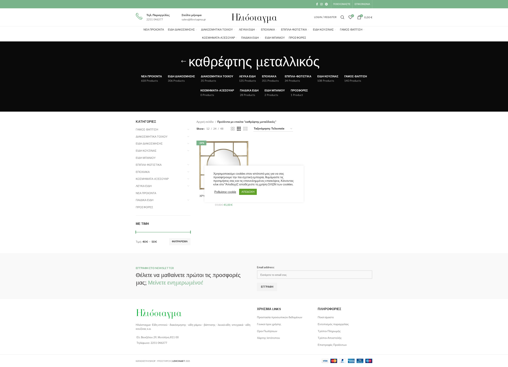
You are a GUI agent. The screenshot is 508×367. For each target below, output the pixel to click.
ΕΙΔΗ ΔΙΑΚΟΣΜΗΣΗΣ (149, 143)
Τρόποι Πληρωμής (329, 331)
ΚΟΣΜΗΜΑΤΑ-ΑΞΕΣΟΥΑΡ (152, 178)
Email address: (266, 267)
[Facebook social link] (317, 4)
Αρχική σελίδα (205, 121)
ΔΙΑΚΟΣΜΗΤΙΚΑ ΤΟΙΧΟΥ (151, 136)
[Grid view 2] (233, 128)
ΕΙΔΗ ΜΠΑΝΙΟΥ (146, 157)
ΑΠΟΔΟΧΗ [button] (247, 191)
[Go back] (184, 61)
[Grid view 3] (239, 128)
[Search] (342, 17)
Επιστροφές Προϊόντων (332, 344)
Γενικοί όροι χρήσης (269, 324)
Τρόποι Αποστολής (330, 337)
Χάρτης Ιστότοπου (268, 337)
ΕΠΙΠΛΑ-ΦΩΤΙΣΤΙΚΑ (149, 164)
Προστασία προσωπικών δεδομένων (279, 317)
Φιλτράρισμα (180, 241)
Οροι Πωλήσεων (267, 331)
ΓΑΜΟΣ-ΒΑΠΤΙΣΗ (147, 129)
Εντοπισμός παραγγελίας (333, 324)
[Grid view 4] (245, 128)
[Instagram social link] (321, 4)
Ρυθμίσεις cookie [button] (225, 192)
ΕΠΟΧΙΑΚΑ (143, 171)
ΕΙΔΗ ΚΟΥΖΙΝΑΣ (146, 150)
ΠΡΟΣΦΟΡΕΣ (144, 207)
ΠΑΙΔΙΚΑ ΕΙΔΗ (144, 200)
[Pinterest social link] (326, 4)
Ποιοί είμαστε (326, 317)
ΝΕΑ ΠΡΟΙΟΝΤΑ (146, 193)
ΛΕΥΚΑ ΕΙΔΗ (144, 186)
